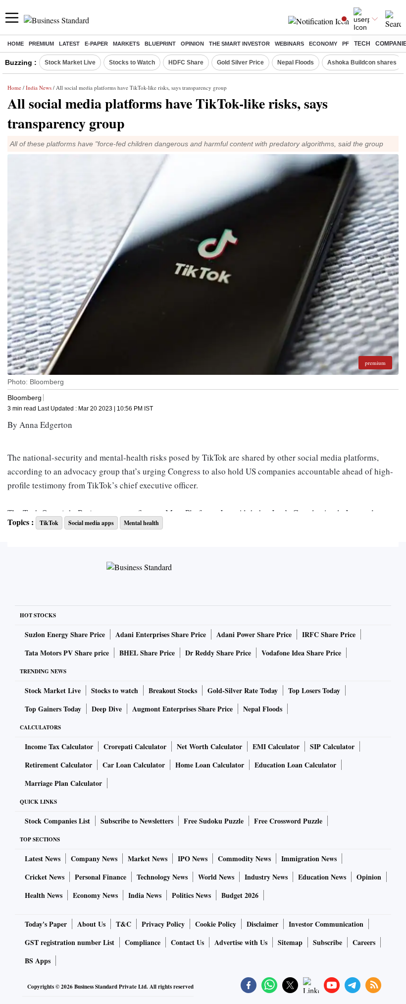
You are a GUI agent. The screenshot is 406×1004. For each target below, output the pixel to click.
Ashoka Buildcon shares (362, 62)
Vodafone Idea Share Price (301, 653)
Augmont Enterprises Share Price (182, 709)
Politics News (191, 895)
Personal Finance (100, 877)
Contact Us (187, 942)
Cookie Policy (215, 924)
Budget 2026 (239, 895)
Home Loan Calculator (209, 765)
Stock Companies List (57, 821)
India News (38, 87)
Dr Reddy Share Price (218, 653)
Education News (322, 877)
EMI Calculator (276, 746)
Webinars (289, 44)
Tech (362, 43)
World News (216, 877)
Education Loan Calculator (295, 765)
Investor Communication (326, 924)
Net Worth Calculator (209, 746)
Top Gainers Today (53, 709)
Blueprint (160, 44)
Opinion (192, 44)
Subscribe (327, 942)
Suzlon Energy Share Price (65, 634)
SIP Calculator (332, 746)
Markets (126, 44)
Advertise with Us (240, 942)
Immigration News (309, 858)
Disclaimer (262, 924)
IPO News (192, 858)
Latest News (42, 858)
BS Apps (38, 960)
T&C (123, 924)
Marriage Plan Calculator (63, 783)
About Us (91, 924)
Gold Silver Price (240, 62)
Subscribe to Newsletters (137, 821)
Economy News (95, 895)
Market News (147, 858)
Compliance (142, 942)
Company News (94, 858)
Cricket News (44, 877)
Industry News (266, 877)
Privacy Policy (163, 924)
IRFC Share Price (328, 634)
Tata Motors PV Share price (67, 653)
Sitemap (290, 942)
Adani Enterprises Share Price (160, 634)
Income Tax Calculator (59, 746)
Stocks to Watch (132, 62)
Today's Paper (46, 924)
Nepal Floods (295, 62)
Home (15, 44)
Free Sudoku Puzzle (214, 821)
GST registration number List (69, 942)
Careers (364, 942)
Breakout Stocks (173, 690)
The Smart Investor (239, 44)
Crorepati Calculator (134, 746)
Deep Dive (107, 709)
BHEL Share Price (147, 653)
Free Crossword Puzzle (288, 821)
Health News (43, 895)
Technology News (162, 877)
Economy (323, 44)
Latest (69, 44)
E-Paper (96, 44)
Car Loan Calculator (133, 765)
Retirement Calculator (58, 765)
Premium (41, 44)
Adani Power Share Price (254, 634)
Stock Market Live (70, 62)
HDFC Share (185, 62)
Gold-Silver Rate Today (242, 690)
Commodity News (244, 858)
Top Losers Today (314, 690)
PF (345, 44)
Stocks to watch (114, 690)
